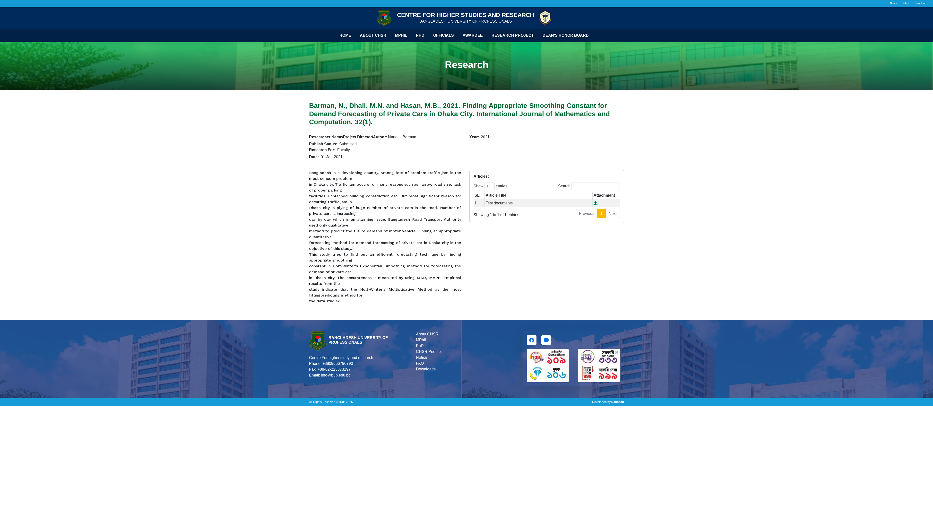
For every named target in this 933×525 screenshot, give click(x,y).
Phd (420, 35)
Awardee (473, 35)
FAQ (906, 3)
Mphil (401, 35)
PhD (420, 346)
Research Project (513, 35)
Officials (443, 35)
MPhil (421, 340)
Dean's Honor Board (566, 35)
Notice (894, 3)
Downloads (921, 3)
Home (345, 35)
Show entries (490, 186)
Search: (564, 186)
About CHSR (373, 35)
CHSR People (428, 352)
